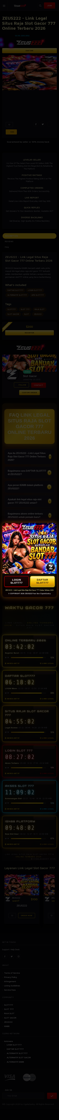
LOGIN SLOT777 (16, 581)
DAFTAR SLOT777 (42, 581)
